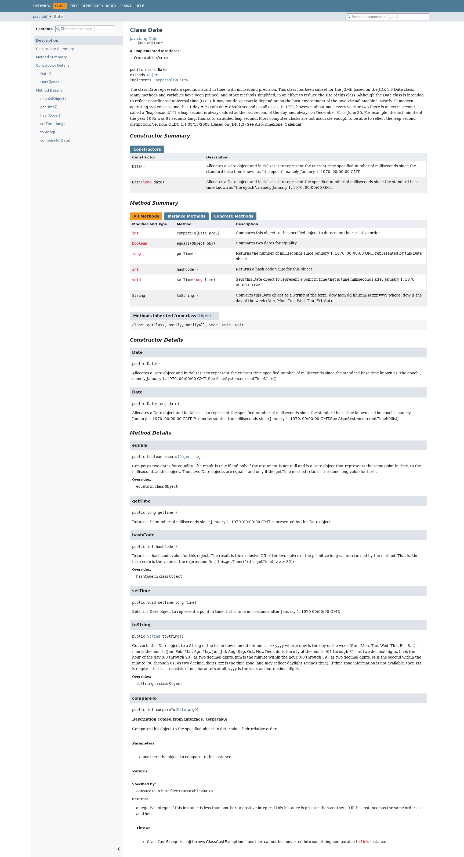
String (153, 636)
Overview (41, 6)
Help (140, 6)
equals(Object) (53, 99)
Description (47, 40)
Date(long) (49, 82)
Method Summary (51, 57)
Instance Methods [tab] (186, 216)
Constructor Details (53, 65)
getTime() (48, 107)
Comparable (164, 80)
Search (125, 6)
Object (153, 75)
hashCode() (50, 115)
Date (58, 17)
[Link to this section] (194, 136)
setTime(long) (52, 124)
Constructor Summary (55, 49)
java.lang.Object (145, 39)
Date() (45, 74)
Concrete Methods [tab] (233, 216)
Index (111, 6)
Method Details (49, 90)
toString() (48, 132)
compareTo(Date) (55, 140)
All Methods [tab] (146, 216)
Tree (74, 6)
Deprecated (92, 6)
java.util (40, 17)
